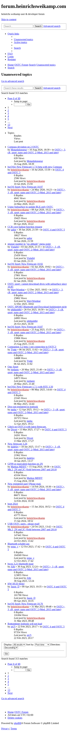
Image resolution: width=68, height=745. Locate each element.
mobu (13, 409)
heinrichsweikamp (20, 169)
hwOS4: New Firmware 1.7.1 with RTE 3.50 (30, 386)
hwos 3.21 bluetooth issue (21, 563)
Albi (13, 566)
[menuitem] (23, 39)
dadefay (15, 446)
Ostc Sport (13, 366)
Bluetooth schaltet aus (18, 543)
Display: (8, 644)
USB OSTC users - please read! (24, 523)
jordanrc (15, 369)
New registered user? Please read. (24, 483)
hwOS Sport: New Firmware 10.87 (25, 326)
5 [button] (8, 119)
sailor (13, 229)
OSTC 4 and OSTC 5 (54, 229)
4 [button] (8, 116)
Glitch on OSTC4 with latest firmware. (27, 426)
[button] (14, 98)
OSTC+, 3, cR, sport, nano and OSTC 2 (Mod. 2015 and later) (37, 151)
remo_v (14, 546)
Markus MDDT (19, 466)
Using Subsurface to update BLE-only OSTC (30, 206)
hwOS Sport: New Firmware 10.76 (25, 603)
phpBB (17, 723)
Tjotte (14, 349)
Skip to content (8, 19)
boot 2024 (13, 503)
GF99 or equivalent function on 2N (25, 463)
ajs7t (13, 626)
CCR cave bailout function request (25, 226)
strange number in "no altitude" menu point (29, 244)
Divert (14, 429)
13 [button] (9, 124)
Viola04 (15, 246)
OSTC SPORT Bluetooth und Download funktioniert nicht (37, 306)
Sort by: (30, 644)
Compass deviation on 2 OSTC (23, 146)
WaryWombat (18, 289)
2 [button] (8, 110)
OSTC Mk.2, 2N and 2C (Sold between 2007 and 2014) (34, 468)
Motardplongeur (19, 149)
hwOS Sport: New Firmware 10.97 (25, 186)
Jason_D (15, 586)
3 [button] (8, 113)
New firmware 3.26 (17, 443)
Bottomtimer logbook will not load (25, 623)
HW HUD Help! (16, 583)
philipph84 (16, 309)
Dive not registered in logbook (23, 406)
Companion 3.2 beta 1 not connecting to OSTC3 (32, 346)
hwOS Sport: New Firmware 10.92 (25, 264)
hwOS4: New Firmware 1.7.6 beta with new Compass (35, 166)
